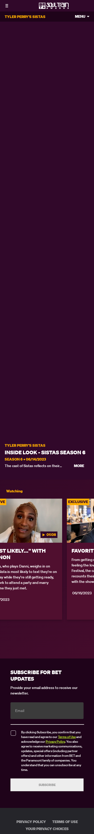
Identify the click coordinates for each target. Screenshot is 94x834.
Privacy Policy (55, 741)
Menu (80, 16)
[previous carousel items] (7, 531)
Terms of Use (67, 737)
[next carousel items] (87, 531)
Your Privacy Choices (47, 828)
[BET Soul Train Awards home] (54, 7)
